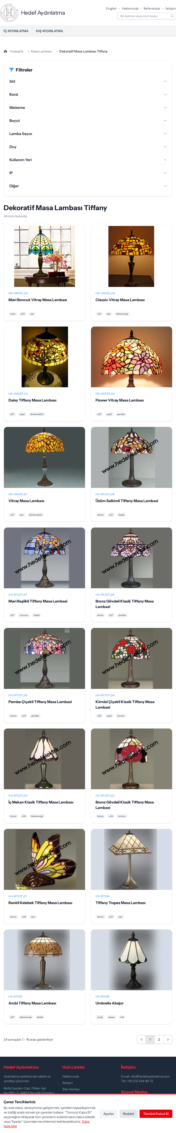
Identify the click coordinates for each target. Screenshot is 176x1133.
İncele (44, 260)
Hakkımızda (130, 8)
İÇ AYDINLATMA (16, 31)
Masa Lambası (41, 51)
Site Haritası (71, 1089)
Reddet (128, 1114)
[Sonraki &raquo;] (168, 1039)
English (111, 8)
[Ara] (172, 16)
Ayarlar (108, 1114)
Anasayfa (16, 51)
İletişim (170, 8)
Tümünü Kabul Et (156, 1114)
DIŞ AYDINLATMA (49, 31)
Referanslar (152, 8)
